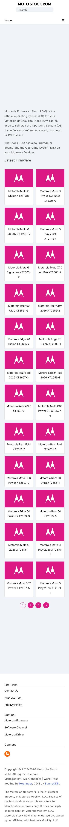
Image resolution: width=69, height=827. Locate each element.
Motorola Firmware (16, 720)
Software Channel (15, 727)
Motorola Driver (14, 734)
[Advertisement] (34, 63)
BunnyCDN (52, 783)
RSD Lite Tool (12, 697)
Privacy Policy (13, 704)
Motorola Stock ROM (34, 4)
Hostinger (25, 783)
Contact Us (11, 690)
